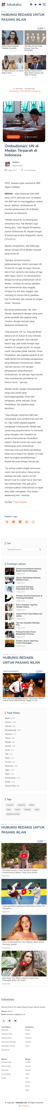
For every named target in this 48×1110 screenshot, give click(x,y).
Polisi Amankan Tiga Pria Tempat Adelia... (27, 606)
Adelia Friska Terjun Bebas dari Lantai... (29, 615)
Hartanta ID (25, 1106)
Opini (9, 774)
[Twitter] (36, 4)
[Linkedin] (20, 522)
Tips (8, 754)
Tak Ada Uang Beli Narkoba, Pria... (28, 624)
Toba (8, 809)
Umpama (21, 805)
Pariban (27, 809)
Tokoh (9, 738)
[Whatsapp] (26, 522)
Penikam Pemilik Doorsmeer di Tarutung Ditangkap (29, 597)
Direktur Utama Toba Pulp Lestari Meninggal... (27, 642)
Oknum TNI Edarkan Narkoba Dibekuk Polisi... (28, 579)
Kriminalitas (12, 778)
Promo (10, 762)
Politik (9, 781)
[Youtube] (40, 4)
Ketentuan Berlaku (8, 1042)
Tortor (17, 809)
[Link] (33, 522)
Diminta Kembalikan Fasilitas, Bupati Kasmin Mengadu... (29, 570)
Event (9, 758)
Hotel (9, 750)
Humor (10, 722)
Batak (10, 718)
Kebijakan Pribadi (8, 1046)
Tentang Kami (6, 1034)
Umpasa (10, 805)
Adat (37, 809)
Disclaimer (5, 1050)
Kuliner (10, 746)
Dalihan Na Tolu (13, 814)
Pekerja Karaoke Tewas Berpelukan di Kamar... (26, 633)
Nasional (11, 766)
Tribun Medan (20, 502)
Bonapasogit (30, 88)
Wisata (10, 742)
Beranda (18, 88)
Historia (10, 734)
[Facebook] (31, 4)
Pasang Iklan (6, 1038)
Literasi (10, 726)
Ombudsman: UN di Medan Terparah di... (25, 91)
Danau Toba (12, 785)
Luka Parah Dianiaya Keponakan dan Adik (25, 588)
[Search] (40, 549)
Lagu (9, 770)
